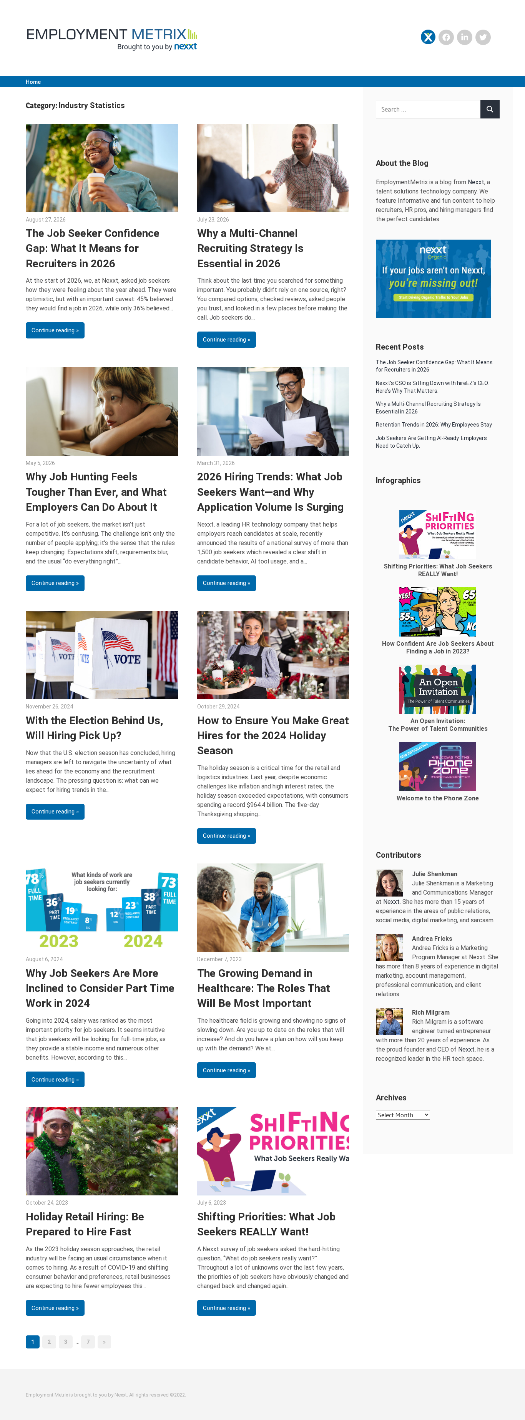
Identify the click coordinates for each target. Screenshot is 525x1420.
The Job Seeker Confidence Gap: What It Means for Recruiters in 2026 (92, 248)
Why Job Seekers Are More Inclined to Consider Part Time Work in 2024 (100, 988)
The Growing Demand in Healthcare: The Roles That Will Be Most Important (263, 988)
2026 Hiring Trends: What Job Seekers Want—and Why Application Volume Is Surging (270, 491)
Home (33, 82)
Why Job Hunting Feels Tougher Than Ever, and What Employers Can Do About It (96, 491)
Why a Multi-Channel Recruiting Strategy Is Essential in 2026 (250, 248)
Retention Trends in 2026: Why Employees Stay (434, 425)
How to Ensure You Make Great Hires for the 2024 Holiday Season (273, 735)
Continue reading (53, 330)
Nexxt (476, 182)
